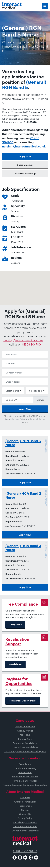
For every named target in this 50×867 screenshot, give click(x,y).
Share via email (25, 164)
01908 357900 (25, 851)
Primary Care (25, 739)
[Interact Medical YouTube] (36, 857)
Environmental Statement (25, 830)
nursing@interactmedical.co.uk (24, 146)
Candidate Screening (25, 768)
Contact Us (25, 814)
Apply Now (25, 156)
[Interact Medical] (12, 5)
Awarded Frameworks (25, 801)
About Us (25, 797)
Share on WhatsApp (25, 173)
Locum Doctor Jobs (25, 726)
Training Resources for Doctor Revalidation (25, 784)
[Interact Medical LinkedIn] (31, 857)
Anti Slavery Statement (25, 822)
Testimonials (25, 805)
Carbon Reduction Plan (25, 826)
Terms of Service (37, 419)
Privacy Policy (18, 419)
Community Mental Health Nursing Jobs (25, 751)
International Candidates (25, 747)
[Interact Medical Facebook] (14, 857)
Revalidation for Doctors (25, 776)
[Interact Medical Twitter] (25, 857)
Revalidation (25, 772)
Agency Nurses (25, 730)
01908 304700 (31, 344)
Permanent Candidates (25, 743)
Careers (25, 810)
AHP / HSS (25, 734)
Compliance (25, 764)
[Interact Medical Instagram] (20, 857)
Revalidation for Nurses (25, 780)
